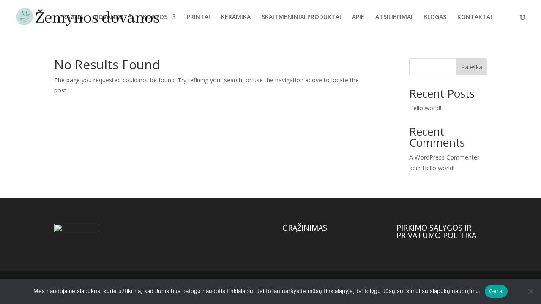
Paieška (471, 67)
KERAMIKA (236, 17)
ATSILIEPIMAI (394, 17)
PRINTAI (198, 17)
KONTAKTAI (474, 17)
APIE (358, 17)
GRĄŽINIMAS (304, 228)
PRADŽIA (71, 17)
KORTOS (155, 17)
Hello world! (425, 108)
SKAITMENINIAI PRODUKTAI (301, 17)
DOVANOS (108, 17)
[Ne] (530, 291)
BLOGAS (435, 17)
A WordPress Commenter (444, 157)
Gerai (496, 291)
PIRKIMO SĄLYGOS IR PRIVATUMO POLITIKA (436, 231)
